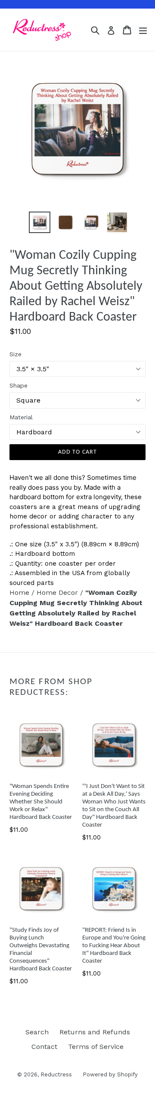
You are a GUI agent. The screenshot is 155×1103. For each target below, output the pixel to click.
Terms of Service (96, 1046)
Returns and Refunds (94, 1032)
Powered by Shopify (110, 1074)
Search (37, 1032)
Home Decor (58, 592)
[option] (40, 222)
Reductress (56, 1074)
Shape (18, 385)
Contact (44, 1046)
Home (20, 592)
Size (15, 354)
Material (21, 417)
